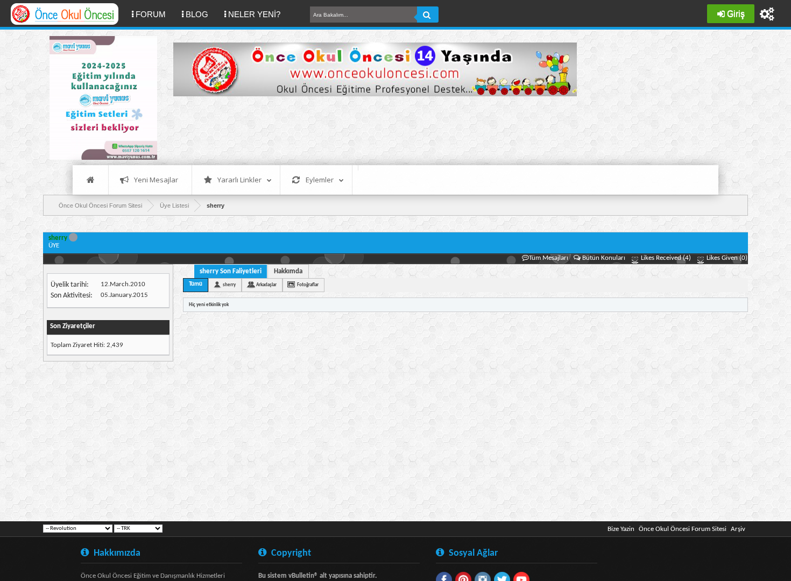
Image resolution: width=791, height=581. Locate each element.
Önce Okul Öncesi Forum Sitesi (682, 529)
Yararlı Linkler (239, 180)
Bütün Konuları (603, 257)
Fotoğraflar (308, 284)
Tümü (195, 284)
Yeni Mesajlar (156, 180)
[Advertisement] (369, 129)
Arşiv (738, 529)
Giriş (736, 13)
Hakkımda (288, 271)
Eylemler (320, 180)
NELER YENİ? (254, 14)
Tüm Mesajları (548, 257)
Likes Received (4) (665, 257)
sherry (229, 284)
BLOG (197, 14)
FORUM (155, 14)
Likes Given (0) (726, 257)
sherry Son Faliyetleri (231, 271)
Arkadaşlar (266, 284)
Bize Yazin (621, 529)
